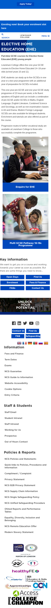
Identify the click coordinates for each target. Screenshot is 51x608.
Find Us (38, 277)
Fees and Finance (14, 354)
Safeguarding (33, 336)
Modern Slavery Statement (19, 532)
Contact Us (38, 288)
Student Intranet (13, 418)
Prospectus (11, 436)
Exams (8, 366)
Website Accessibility (16, 383)
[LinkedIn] (19, 323)
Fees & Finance (38, 283)
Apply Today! (26, 4)
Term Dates (11, 360)
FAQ (17, 336)
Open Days (12, 277)
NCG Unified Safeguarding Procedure (25, 503)
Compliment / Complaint (18, 474)
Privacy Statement (15, 479)
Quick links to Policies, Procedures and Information (25, 466)
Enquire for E (23, 187)
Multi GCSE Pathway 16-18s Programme (25, 244)
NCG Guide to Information (19, 377)
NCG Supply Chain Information (21, 491)
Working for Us (13, 430)
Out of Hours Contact (16, 442)
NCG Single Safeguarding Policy (22, 497)
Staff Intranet (12, 424)
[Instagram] (37, 323)
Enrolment (12, 283)
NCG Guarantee (13, 371)
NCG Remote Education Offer (21, 526)
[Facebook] (14, 323)
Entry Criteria (12, 395)
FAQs (12, 288)
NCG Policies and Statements (20, 459)
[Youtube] (31, 323)
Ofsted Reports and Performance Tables (22, 510)
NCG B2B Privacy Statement (20, 485)
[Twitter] (25, 323)
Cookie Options (13, 389)
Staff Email (10, 412)
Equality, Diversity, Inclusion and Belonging (22, 519)
